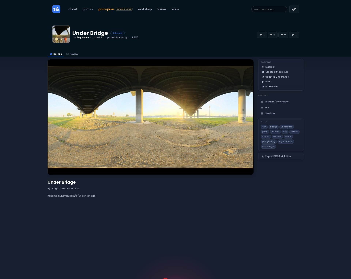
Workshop (145, 9)
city (285, 131)
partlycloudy (268, 141)
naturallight (268, 146)
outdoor (277, 136)
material (97, 37)
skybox (265, 136)
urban (288, 136)
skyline (294, 131)
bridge (273, 126)
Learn (175, 9)
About (72, 9)
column (275, 131)
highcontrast (285, 141)
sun (264, 126)
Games (88, 9)
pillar (264, 131)
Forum (161, 9)
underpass (286, 126)
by (81, 37)
